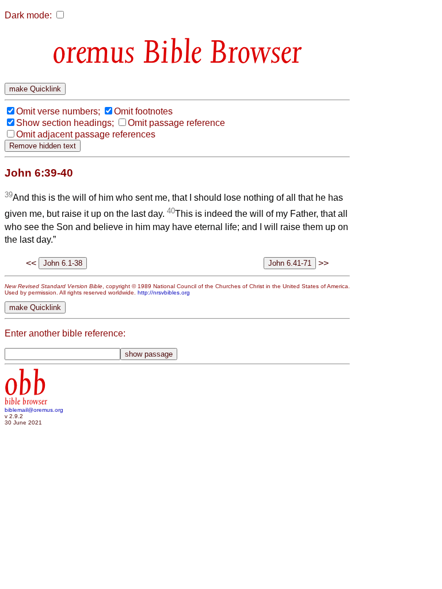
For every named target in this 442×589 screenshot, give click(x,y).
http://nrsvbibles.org (164, 292)
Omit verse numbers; (58, 111)
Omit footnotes (143, 111)
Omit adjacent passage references (85, 134)
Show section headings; (65, 123)
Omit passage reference (176, 123)
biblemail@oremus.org (34, 410)
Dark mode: (28, 15)
